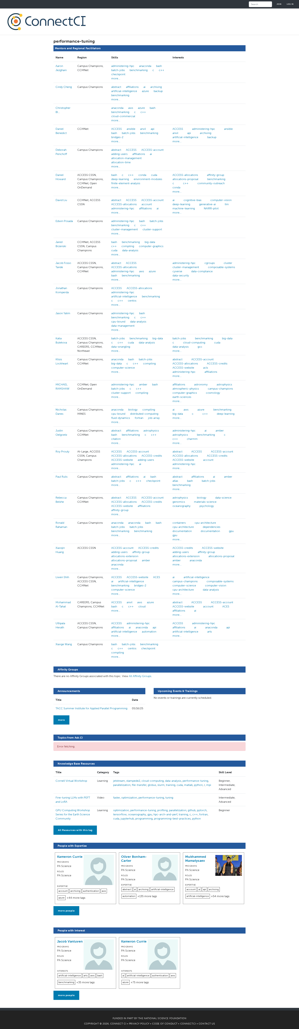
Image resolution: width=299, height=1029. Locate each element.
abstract (116, 87)
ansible (131, 128)
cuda (154, 175)
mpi (208, 785)
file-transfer (139, 785)
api (152, 128)
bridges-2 (117, 137)
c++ (161, 70)
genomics (179, 501)
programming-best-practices (172, 818)
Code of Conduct (164, 1023)
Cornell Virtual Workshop (71, 780)
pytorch (202, 810)
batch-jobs (118, 70)
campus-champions (220, 388)
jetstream (119, 780)
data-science (223, 497)
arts (209, 631)
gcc (200, 346)
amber (143, 384)
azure (145, 91)
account (147, 204)
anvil (143, 128)
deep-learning (120, 179)
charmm (192, 439)
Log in (290, 4)
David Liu (61, 200)
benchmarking (139, 70)
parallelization (121, 785)
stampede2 (133, 780)
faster (116, 797)
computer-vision (221, 200)
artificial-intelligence (124, 91)
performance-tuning (195, 780)
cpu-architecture (205, 522)
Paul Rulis (61, 476)
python (198, 785)
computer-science (123, 367)
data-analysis (130, 250)
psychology (207, 506)
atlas (175, 480)
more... (115, 78)
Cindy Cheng (64, 87)
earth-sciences (182, 397)
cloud (142, 606)
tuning (169, 797)
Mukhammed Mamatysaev (195, 859)
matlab (188, 785)
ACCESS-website (183, 367)
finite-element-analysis (125, 183)
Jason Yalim (63, 313)
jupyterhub (127, 818)
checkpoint (118, 74)
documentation (182, 531)
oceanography (182, 506)
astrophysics (224, 384)
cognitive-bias (192, 200)
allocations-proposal (185, 179)
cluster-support (152, 229)
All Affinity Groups (140, 676)
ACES (156, 577)
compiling (127, 246)
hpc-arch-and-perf (165, 814)
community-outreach (211, 183)
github (192, 810)
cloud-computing (194, 342)
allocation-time (121, 162)
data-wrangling (120, 346)
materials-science (205, 501)
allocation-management (126, 158)
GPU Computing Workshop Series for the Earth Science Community (73, 814)
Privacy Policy (139, 1023)
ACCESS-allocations (185, 175)
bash (159, 66)
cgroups (210, 263)
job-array (154, 418)
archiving (156, 87)
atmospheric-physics (186, 388)
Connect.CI (188, 1023)
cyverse (177, 271)
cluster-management (124, 229)
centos (132, 300)
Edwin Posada (64, 221)
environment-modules (148, 179)
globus (152, 785)
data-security (181, 275)
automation (149, 631)
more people (66, 910)
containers (179, 522)
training (170, 785)
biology (133, 409)
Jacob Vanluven (70, 941)
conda (142, 175)
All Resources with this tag (75, 830)
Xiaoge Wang (64, 644)
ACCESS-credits (217, 363)
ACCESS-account (152, 149)
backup (158, 91)
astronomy (201, 384)
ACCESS (116, 128)
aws (130, 108)
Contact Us (207, 1023)
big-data (150, 242)
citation (116, 439)
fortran (139, 418)
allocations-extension (124, 556)
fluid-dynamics (120, 418)
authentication (91, 891)
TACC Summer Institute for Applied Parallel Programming (91, 708)
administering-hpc (122, 66)
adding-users (119, 154)
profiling (162, 810)
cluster (228, 263)
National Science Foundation (165, 1018)
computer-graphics (151, 246)
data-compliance (202, 271)
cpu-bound (118, 321)
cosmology (213, 392)
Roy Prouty (62, 451)
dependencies (211, 527)
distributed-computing (144, 413)
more (61, 719)
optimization (129, 797)
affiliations (132, 87)
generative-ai (207, 204)
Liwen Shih (62, 577)
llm (227, 204)
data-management (122, 325)
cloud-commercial (123, 116)
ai (144, 87)
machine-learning (184, 208)
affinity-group (215, 175)
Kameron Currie (70, 857)
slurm (161, 785)
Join (279, 4)
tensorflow (120, 814)
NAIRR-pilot (211, 208)
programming (144, 818)
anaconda (145, 66)
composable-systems (221, 267)
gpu (231, 531)
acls (205, 367)
